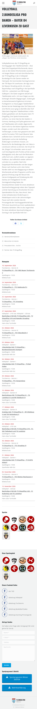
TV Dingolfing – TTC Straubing (12, 302)
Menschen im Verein (11, 241)
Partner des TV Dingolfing (13, 250)
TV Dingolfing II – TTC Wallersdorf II (14, 287)
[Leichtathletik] (14, 528)
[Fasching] (22, 520)
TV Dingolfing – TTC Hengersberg (13, 381)
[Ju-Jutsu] (6, 528)
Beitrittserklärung (19, 688)
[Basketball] (14, 520)
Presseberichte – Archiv (12, 246)
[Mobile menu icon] (3, 3)
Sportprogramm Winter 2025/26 (18, 678)
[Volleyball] (6, 536)
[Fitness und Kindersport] (31, 520)
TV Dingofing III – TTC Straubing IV (14, 446)
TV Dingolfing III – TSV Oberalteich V (15, 333)
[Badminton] (6, 520)
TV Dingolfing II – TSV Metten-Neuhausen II (17, 477)
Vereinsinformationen (11, 237)
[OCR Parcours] (22, 528)
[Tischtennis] (31, 528)
